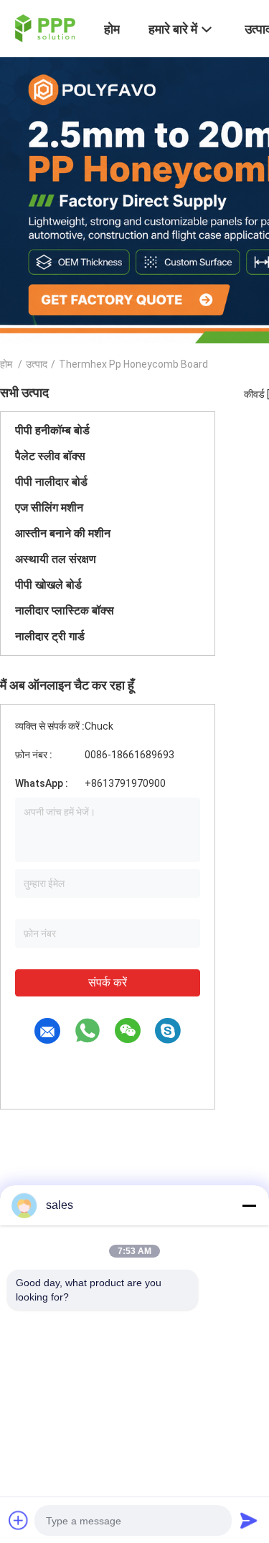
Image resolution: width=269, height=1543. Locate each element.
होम (6, 364)
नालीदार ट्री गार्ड (50, 636)
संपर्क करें (107, 982)
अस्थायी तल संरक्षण (55, 559)
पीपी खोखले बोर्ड (48, 585)
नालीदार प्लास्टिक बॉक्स (64, 610)
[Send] (248, 1520)
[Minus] (249, 1205)
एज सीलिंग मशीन (49, 507)
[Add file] (19, 1520)
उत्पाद (36, 364)
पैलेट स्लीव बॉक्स (50, 456)
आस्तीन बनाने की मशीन (62, 533)
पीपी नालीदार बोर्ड (51, 482)
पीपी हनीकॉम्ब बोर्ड (52, 430)
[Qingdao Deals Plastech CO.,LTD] (43, 27)
